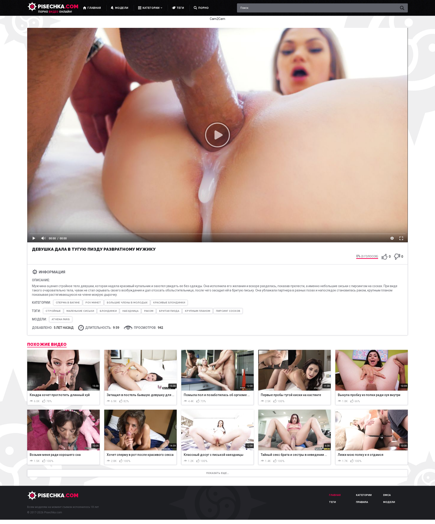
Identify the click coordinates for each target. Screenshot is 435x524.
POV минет (93, 302)
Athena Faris (61, 319)
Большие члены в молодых (127, 302)
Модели (389, 502)
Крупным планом (197, 311)
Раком (148, 311)
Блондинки (108, 311)
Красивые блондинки (169, 302)
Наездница (130, 311)
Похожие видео (47, 344)
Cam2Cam (217, 19)
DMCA (387, 495)
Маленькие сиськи (80, 311)
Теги (332, 502)
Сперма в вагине (68, 302)
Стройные (53, 311)
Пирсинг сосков (228, 311)
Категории (364, 495)
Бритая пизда (169, 311)
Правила (362, 502)
